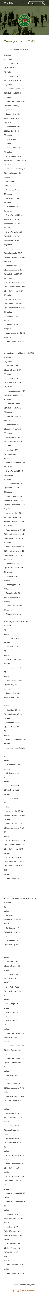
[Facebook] (14, 1290)
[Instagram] (18, 1290)
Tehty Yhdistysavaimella (28, 1290)
